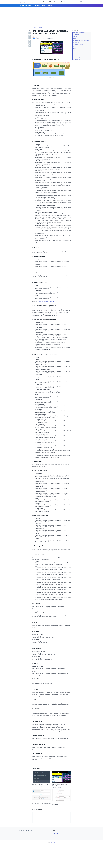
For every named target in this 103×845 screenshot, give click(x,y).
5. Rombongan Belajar (78, 44)
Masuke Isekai (56, 835)
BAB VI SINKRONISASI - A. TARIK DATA (41, 803)
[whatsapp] (29, 38)
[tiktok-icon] (31, 831)
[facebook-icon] (19, 831)
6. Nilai (74, 46)
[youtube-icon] (26, 831)
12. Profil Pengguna (77, 57)
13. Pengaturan (76, 59)
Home (40, 1)
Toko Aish (55, 833)
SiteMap (45, 1)
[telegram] (29, 41)
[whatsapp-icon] (28, 831)
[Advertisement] (51, 15)
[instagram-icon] (24, 831)
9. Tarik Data (76, 50)
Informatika (63, 1)
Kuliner (56, 1)
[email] (29, 45)
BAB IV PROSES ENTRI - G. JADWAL (40, 784)
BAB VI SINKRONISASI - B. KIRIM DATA (46, 301)
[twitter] (29, 36)
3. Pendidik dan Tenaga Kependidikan (81, 40)
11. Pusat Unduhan (77, 55)
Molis (50, 1)
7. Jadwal (75, 48)
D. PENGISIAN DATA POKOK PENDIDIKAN (79, 33)
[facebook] (29, 33)
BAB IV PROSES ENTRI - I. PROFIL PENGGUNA (60, 803)
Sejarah (70, 1)
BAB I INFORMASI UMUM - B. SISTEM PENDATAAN (61, 785)
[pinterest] (29, 43)
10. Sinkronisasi (76, 52)
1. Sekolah (75, 36)
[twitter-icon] (21, 831)
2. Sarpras (75, 38)
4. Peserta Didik (76, 42)
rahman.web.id (24, 1)
